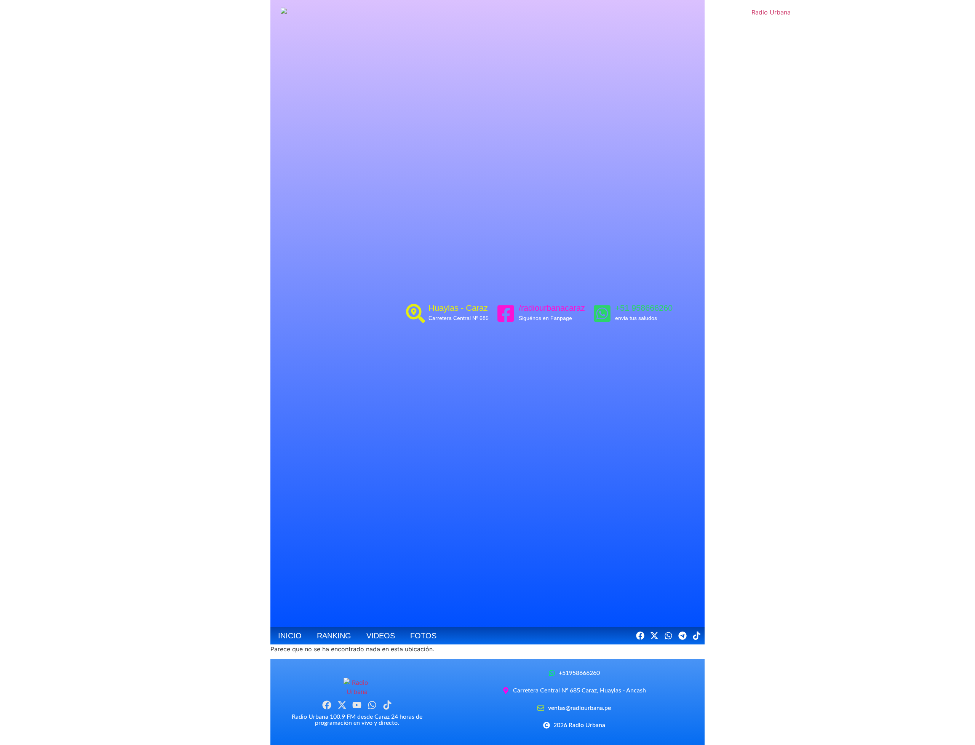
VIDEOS (380, 635)
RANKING (334, 635)
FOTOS (423, 635)
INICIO (290, 635)
